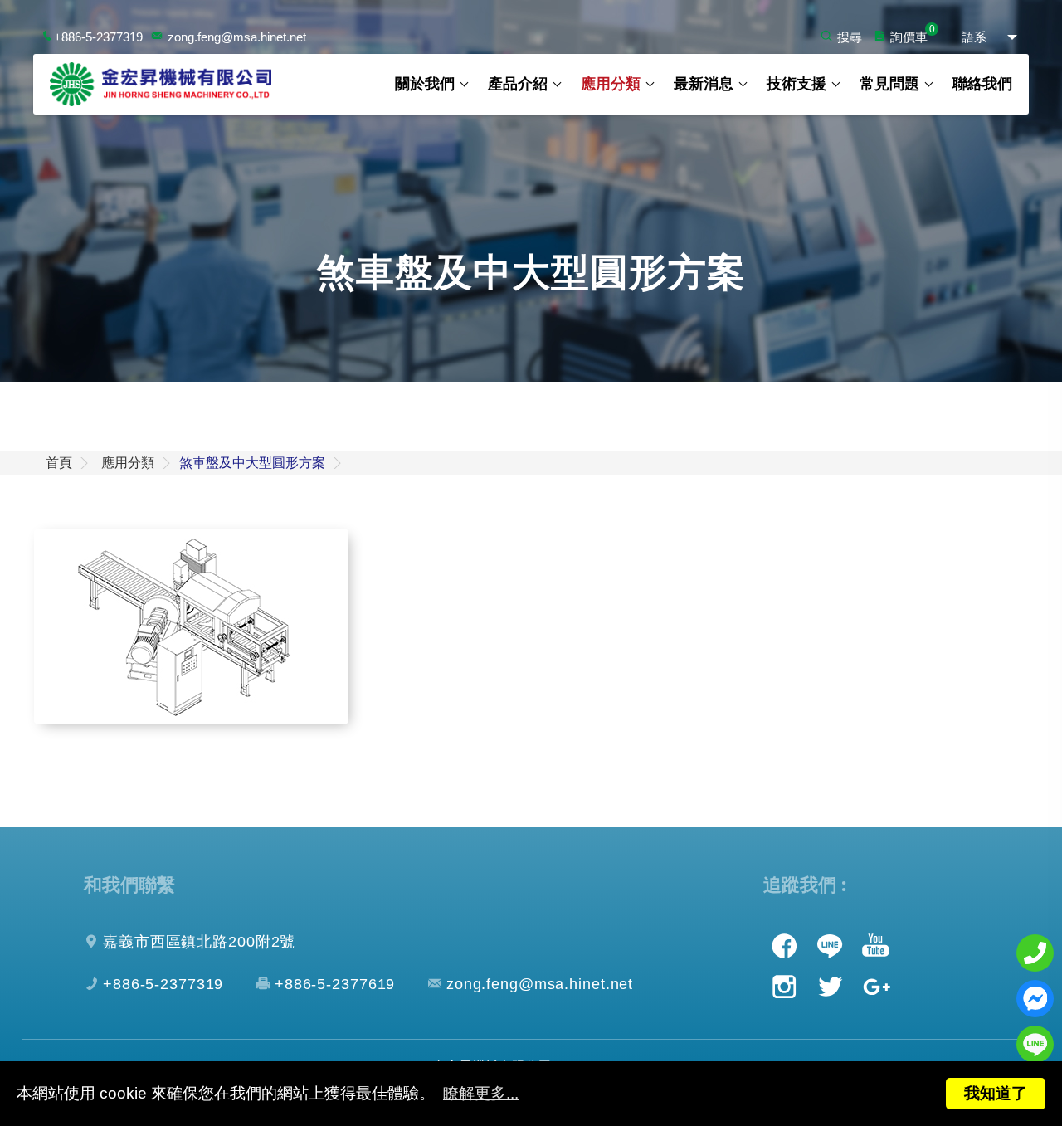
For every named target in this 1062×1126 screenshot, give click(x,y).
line (829, 945)
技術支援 (796, 84)
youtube (875, 945)
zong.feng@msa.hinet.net (237, 37)
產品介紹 (518, 84)
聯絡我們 (982, 84)
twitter (829, 986)
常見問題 (889, 84)
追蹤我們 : (804, 884)
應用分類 (611, 84)
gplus (875, 986)
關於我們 (425, 84)
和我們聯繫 (129, 884)
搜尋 (849, 37)
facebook (784, 945)
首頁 (59, 463)
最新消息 (703, 84)
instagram (784, 986)
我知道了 (995, 1093)
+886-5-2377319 (98, 37)
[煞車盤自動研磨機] (191, 626)
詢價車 (909, 37)
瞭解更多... (481, 1093)
